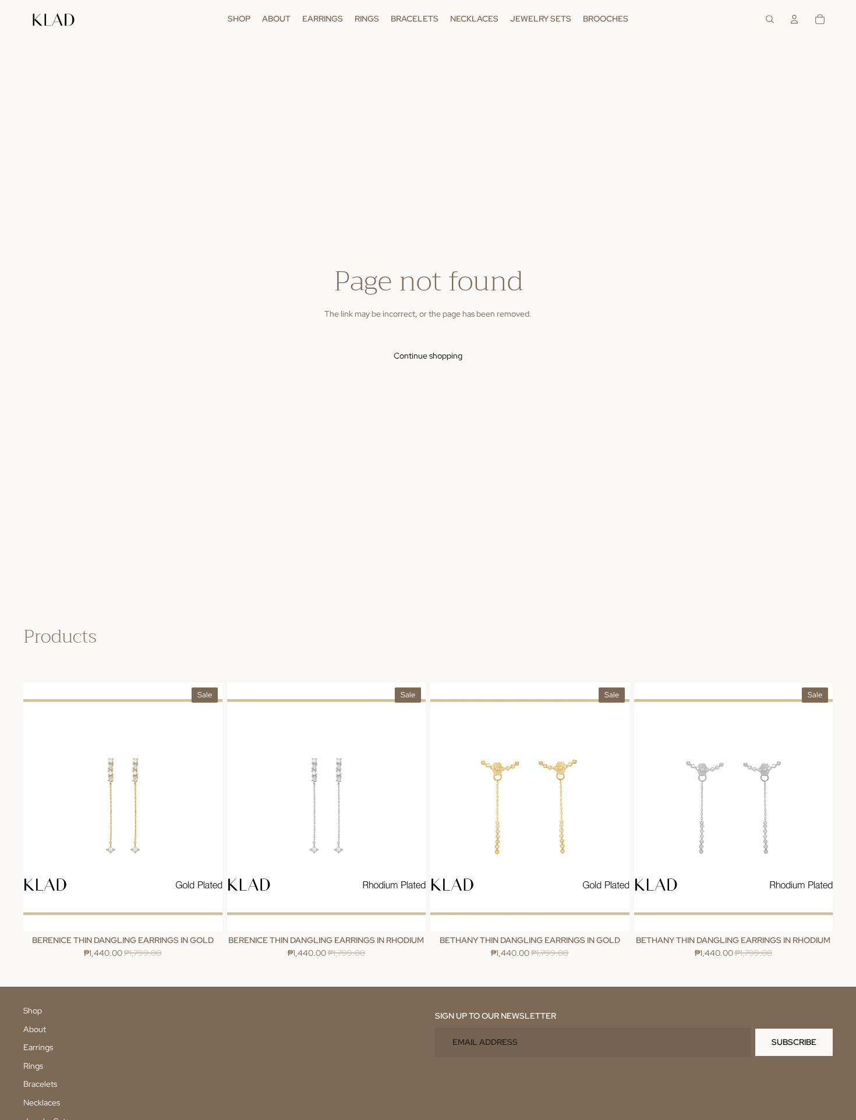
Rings (33, 1066)
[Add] (204, 913)
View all (37, 660)
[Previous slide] (40, 807)
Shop (32, 1010)
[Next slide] (205, 807)
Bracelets (40, 1084)
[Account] (794, 19)
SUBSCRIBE (794, 1042)
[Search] (770, 19)
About (34, 1029)
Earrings (38, 1047)
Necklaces (41, 1102)
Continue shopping (428, 355)
